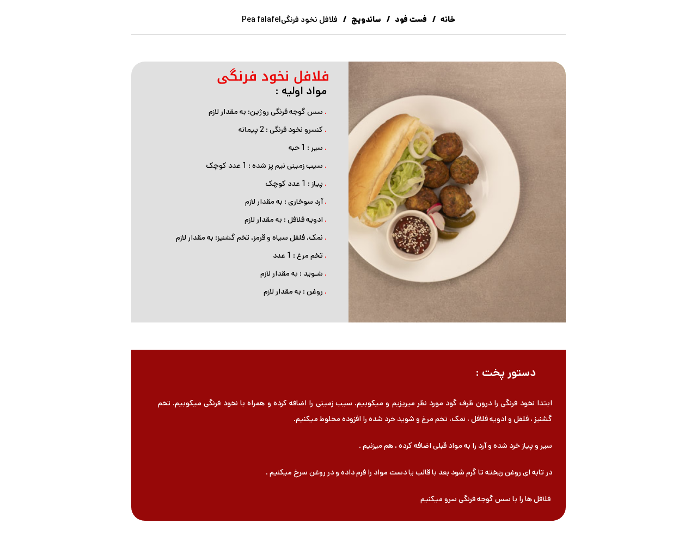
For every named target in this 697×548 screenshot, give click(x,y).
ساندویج (365, 19)
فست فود (410, 19)
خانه (447, 19)
